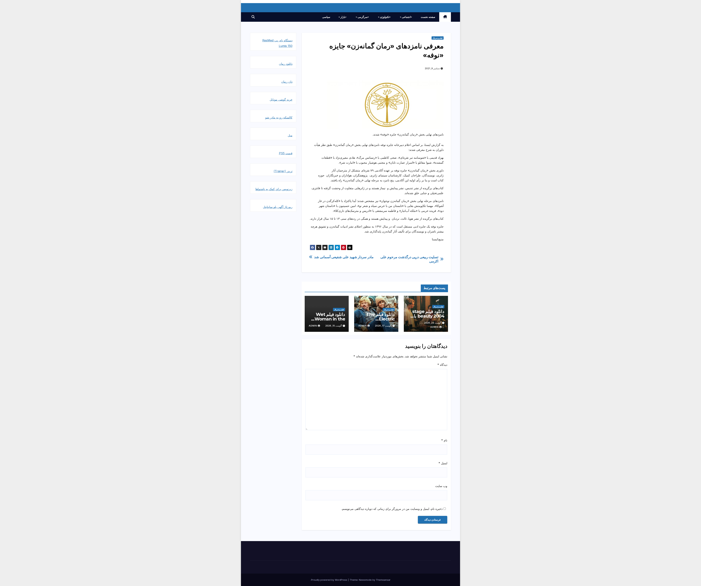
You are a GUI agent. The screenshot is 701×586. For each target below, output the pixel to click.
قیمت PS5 (285, 153)
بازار (342, 17)
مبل (290, 135)
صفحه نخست (428, 17)
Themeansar (383, 579)
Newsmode (365, 579)
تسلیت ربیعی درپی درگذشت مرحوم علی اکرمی (409, 259)
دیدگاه (442, 365)
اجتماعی (406, 17)
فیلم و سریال (438, 38)
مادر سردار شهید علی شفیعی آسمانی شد (344, 257)
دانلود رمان (285, 64)
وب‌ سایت (441, 486)
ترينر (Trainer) (283, 171)
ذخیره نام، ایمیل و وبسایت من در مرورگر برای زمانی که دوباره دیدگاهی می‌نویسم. (392, 509)
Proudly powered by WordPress (329, 579)
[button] (253, 17)
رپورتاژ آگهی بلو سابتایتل (277, 207)
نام (444, 440)
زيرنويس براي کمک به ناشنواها (273, 189)
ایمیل (442, 463)
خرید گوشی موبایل (281, 99)
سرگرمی (362, 17)
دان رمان (286, 81)
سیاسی (326, 17)
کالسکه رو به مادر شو (278, 117)
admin (434, 327)
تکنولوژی (384, 17)
